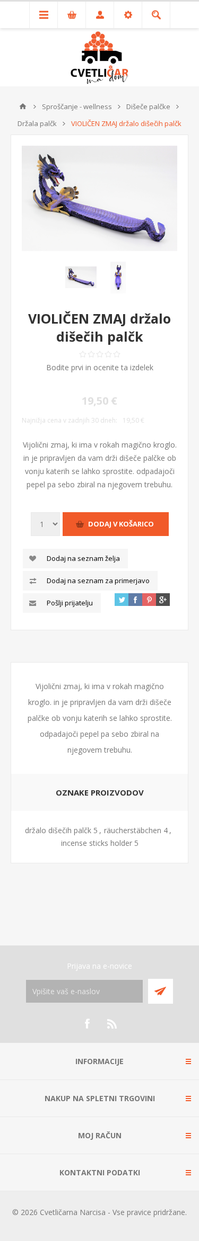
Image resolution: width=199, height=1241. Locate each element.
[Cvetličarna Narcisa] (23, 106)
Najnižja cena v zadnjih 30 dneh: (69, 420)
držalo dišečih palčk (58, 830)
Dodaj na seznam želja (83, 558)
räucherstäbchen (132, 830)
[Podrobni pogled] (99, 198)
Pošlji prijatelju (70, 603)
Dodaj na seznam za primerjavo (98, 580)
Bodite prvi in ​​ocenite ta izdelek (99, 367)
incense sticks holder (96, 843)
